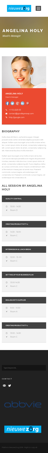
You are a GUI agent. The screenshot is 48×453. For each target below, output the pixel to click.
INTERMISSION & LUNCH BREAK (18, 249)
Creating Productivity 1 (17, 325)
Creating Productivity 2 (17, 224)
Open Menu (38, 8)
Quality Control (14, 199)
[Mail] (4, 385)
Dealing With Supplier (16, 300)
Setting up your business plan (19, 275)
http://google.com (16, 117)
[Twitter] (9, 385)
